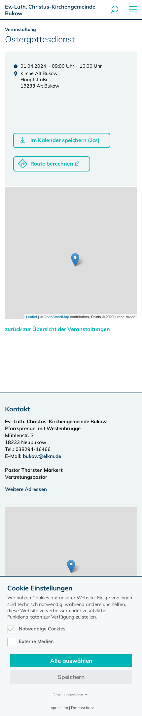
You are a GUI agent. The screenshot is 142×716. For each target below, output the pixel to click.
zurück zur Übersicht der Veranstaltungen (57, 329)
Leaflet (31, 316)
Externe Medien (36, 641)
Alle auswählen (71, 660)
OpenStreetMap (56, 316)
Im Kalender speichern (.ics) (65, 140)
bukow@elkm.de (42, 456)
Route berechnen (51, 163)
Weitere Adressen (26, 489)
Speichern (71, 676)
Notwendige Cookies (42, 629)
